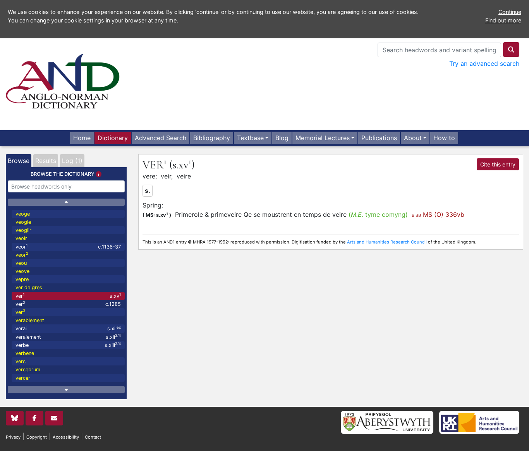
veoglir (23, 230)
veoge (22, 214)
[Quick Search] (511, 49)
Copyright (36, 437)
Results (45, 161)
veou (21, 263)
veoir (21, 238)
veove (22, 271)
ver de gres (28, 287)
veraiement (68, 336)
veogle (23, 222)
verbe (68, 344)
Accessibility (66, 437)
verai (68, 328)
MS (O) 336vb (438, 214)
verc (20, 361)
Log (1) (72, 161)
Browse (18, 161)
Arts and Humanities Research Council (387, 242)
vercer (22, 378)
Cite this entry (497, 164)
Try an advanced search (484, 63)
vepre (22, 279)
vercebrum (27, 369)
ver (68, 295)
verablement (29, 320)
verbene (24, 353)
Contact (93, 437)
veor (68, 246)
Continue (509, 12)
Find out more (503, 20)
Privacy (13, 437)
